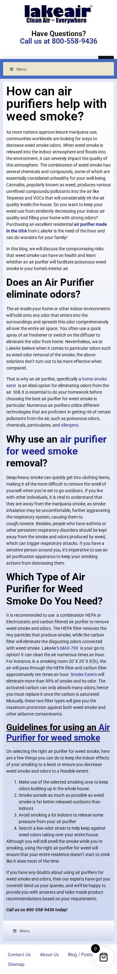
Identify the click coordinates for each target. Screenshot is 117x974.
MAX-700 (69, 648)
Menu (22, 69)
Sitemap (16, 964)
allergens (69, 425)
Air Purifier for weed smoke (58, 732)
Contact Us (19, 954)
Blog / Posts (80, 954)
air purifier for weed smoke (56, 445)
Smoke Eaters (84, 674)
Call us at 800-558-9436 (58, 41)
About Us (49, 954)
